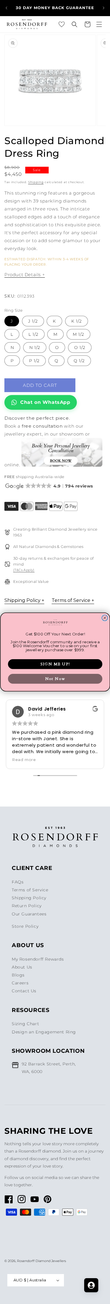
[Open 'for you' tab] (91, 1285)
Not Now (55, 678)
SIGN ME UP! (55, 664)
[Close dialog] (105, 618)
